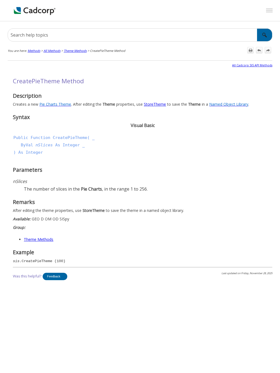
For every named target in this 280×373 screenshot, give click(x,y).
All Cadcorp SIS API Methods (252, 65)
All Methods (51, 51)
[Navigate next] (268, 50)
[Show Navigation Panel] (269, 10)
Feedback (53, 276)
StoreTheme (155, 104)
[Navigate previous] (259, 50)
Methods (34, 51)
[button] (264, 35)
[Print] (250, 50)
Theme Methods (75, 51)
